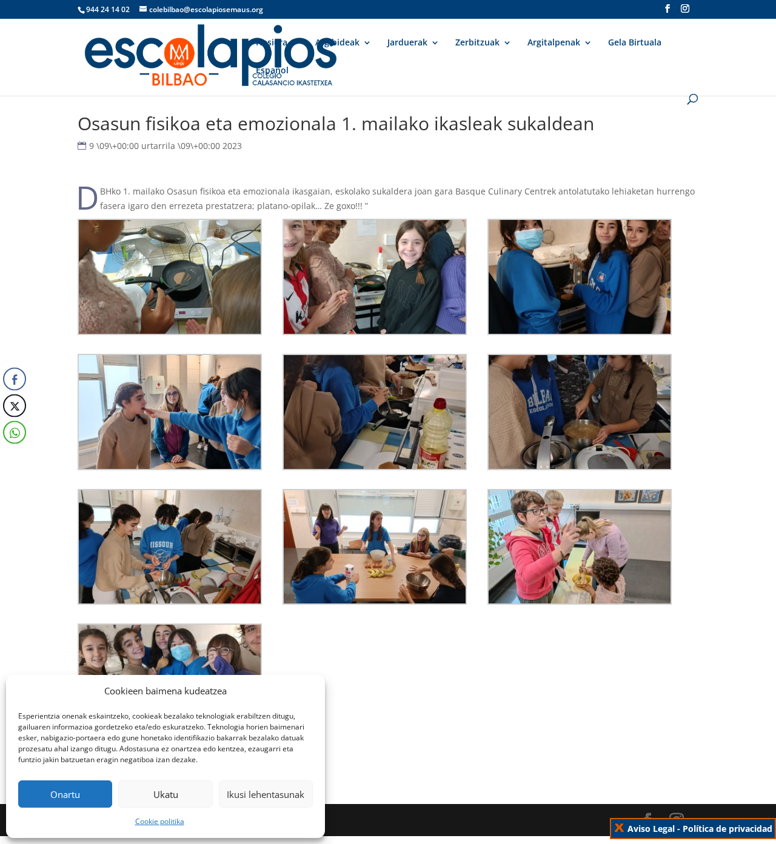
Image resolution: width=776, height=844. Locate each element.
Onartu (65, 794)
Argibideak (337, 43)
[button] (14, 456)
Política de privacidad (727, 828)
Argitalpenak (553, 43)
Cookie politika (159, 821)
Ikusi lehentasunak (265, 794)
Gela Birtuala (634, 43)
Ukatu (165, 794)
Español (272, 71)
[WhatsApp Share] (14, 432)
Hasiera (271, 43)
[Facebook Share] (14, 378)
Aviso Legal (651, 828)
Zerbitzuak (477, 43)
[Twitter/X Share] (14, 405)
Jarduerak (407, 43)
